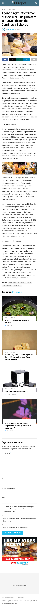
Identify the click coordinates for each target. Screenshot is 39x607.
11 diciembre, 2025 (11, 362)
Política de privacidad (8, 598)
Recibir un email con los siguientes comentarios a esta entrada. (19, 520)
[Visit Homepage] (19, 3)
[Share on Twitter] (12, 59)
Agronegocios (11, 9)
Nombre (5, 479)
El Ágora (11, 29)
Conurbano (8, 421)
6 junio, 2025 (9, 430)
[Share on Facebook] (5, 59)
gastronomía (7, 285)
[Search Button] (36, 3)
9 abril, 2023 (20, 29)
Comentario (6, 453)
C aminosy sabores (24, 282)
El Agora (8, 601)
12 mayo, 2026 (9, 325)
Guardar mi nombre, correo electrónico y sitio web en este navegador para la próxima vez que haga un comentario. (20, 509)
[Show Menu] (3, 3)
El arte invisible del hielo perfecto (17, 391)
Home (3, 9)
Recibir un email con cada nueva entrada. (16, 527)
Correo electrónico (9, 488)
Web (3, 497)
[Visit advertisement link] (19, 552)
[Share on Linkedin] (26, 59)
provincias (17, 285)
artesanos (12, 282)
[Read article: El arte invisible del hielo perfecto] (19, 379)
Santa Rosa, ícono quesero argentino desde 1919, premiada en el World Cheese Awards (19, 357)
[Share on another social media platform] (34, 59)
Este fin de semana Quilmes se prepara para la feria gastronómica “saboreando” (18, 426)
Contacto (21, 598)
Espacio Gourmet (10, 317)
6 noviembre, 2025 (11, 394)
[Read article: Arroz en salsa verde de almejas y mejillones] (19, 308)
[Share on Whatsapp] (19, 59)
